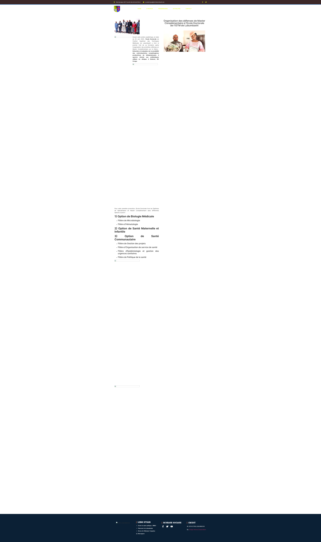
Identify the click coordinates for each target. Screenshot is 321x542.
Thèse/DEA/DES (163, 8)
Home (139, 8)
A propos (149, 8)
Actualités (176, 8)
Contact (189, 8)
